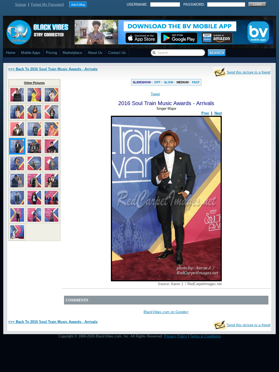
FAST (196, 82)
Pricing (51, 53)
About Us (95, 53)
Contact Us (117, 53)
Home (10, 53)
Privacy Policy (175, 336)
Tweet (155, 94)
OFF (157, 82)
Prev (205, 113)
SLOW (168, 82)
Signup (20, 4)
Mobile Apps (30, 53)
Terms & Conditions (205, 336)
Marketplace (72, 53)
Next (218, 113)
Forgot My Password (47, 4)
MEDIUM (183, 82)
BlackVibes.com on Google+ (166, 312)
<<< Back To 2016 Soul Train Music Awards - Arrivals (53, 69)
